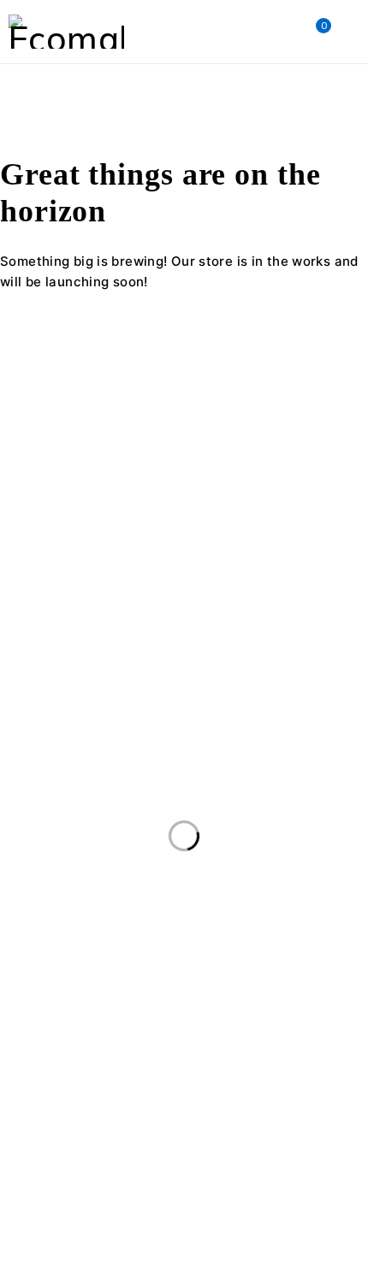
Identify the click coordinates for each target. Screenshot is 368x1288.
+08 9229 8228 (48, 574)
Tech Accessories (284, 1135)
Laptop (254, 1065)
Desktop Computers (174, 995)
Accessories (51, 959)
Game (33, 1030)
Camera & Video (293, 959)
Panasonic (178, 1100)
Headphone (271, 1030)
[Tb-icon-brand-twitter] (67, 606)
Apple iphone (166, 959)
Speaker (169, 1135)
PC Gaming (281, 1100)
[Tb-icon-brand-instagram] (114, 606)
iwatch (36, 1065)
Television (45, 1170)
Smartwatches (60, 1135)
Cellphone (45, 995)
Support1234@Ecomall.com (86, 553)
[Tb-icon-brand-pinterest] (160, 606)
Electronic (303, 995)
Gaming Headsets (145, 1030)
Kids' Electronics (144, 1065)
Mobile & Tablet (62, 1100)
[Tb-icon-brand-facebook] (21, 606)
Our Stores (235, 533)
